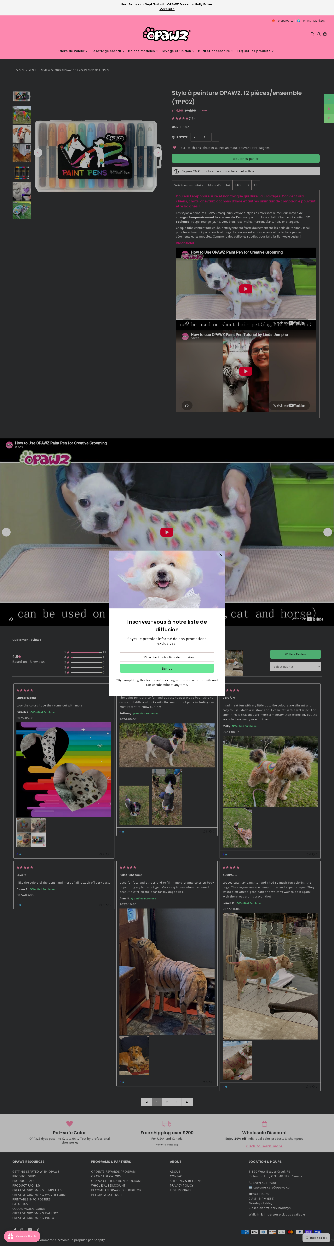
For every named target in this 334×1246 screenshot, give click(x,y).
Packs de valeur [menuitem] (71, 51)
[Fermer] (220, 555)
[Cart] (324, 34)
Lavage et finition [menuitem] (176, 51)
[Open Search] (312, 34)
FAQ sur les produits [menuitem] (254, 51)
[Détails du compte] (318, 34)
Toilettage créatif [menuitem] (106, 51)
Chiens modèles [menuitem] (141, 51)
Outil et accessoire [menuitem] (214, 51)
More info (167, 9)
